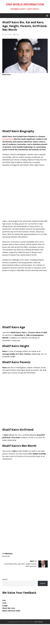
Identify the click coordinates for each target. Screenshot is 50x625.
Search (4, 579)
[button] (46, 15)
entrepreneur (7, 139)
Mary (17, 34)
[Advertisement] (25, 103)
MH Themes (39, 622)
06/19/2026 (8, 34)
